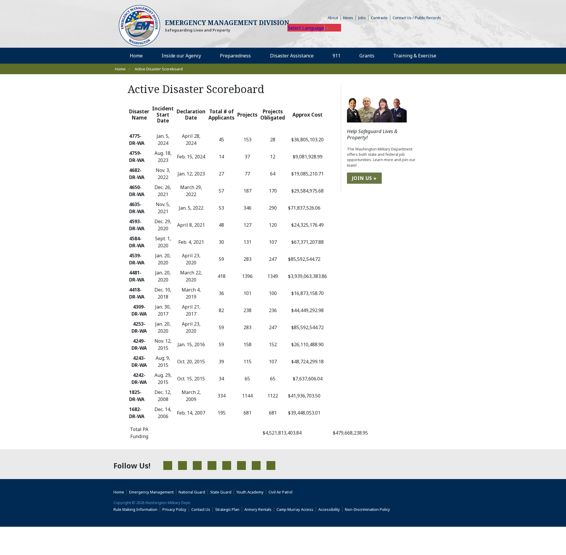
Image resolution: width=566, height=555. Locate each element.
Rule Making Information (136, 509)
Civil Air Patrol (282, 492)
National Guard (193, 492)
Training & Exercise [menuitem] (417, 55)
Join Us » (364, 178)
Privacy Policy (175, 509)
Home (120, 69)
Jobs (363, 17)
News (349, 17)
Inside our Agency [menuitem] (183, 55)
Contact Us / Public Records (418, 17)
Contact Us (202, 509)
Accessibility (330, 509)
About (334, 17)
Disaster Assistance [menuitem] (294, 55)
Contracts (380, 17)
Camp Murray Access (296, 509)
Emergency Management (152, 492)
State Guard (222, 492)
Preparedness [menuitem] (237, 55)
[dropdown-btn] (204, 55)
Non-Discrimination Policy (368, 509)
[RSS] (256, 465)
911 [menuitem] (339, 55)
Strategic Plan (228, 509)
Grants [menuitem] (369, 55)
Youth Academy (251, 492)
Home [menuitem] (138, 55)
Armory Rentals (259, 509)
